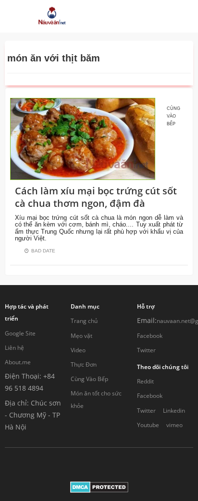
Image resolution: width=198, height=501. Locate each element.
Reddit (145, 381)
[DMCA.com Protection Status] (99, 486)
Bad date (43, 250)
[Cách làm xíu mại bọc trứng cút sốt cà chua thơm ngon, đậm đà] (82, 138)
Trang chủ (84, 321)
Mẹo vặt (81, 336)
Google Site (20, 333)
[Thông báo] (148, 16)
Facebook (149, 336)
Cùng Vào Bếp (89, 379)
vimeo (174, 425)
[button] (115, 16)
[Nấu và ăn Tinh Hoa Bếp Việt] (52, 16)
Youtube (148, 425)
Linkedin (174, 410)
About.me (18, 362)
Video (78, 350)
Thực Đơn (84, 364)
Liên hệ (14, 348)
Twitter (146, 350)
